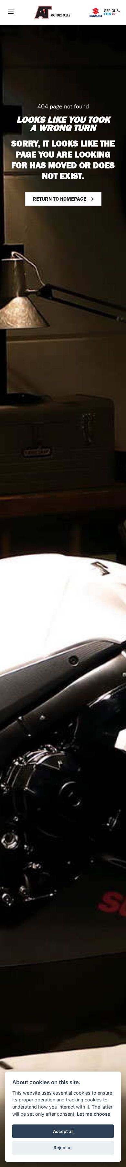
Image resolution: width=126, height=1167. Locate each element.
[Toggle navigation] (10, 12)
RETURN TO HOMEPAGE (59, 199)
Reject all (63, 1147)
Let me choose (93, 1114)
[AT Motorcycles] (52, 13)
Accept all (63, 1131)
